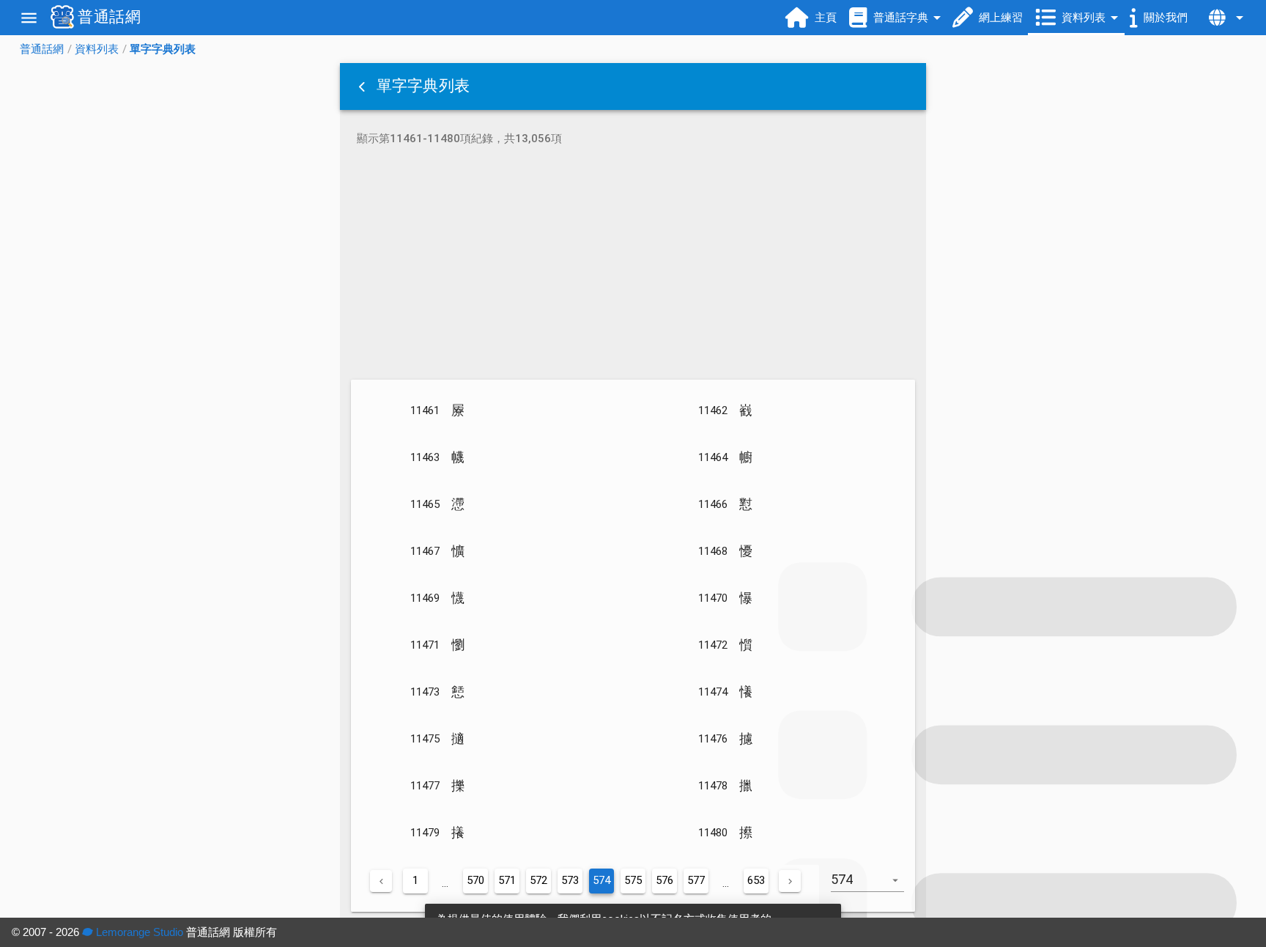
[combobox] (873, 887)
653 (756, 880)
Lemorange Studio (138, 932)
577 (696, 880)
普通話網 (42, 49)
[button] (363, 86)
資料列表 (97, 49)
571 (507, 880)
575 (633, 880)
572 (538, 880)
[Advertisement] (633, 265)
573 (570, 880)
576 (664, 880)
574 (601, 880)
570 (475, 880)
